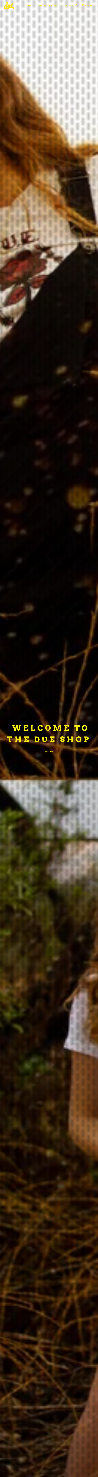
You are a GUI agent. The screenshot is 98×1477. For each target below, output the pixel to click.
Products (30, 5)
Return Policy (67, 5)
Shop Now (49, 751)
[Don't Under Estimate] (14, 5)
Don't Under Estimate (47, 5)
